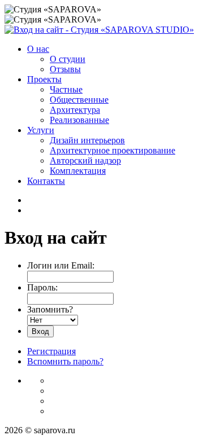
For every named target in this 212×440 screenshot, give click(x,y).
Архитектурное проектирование (112, 150)
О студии (67, 59)
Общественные (79, 99)
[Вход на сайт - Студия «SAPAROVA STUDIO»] (99, 29)
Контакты (46, 181)
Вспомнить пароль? (65, 361)
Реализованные (79, 120)
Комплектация (78, 170)
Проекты (44, 79)
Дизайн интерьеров (87, 140)
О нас (38, 49)
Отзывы (65, 69)
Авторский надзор (85, 160)
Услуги (40, 130)
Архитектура (75, 110)
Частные (66, 89)
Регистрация (51, 351)
